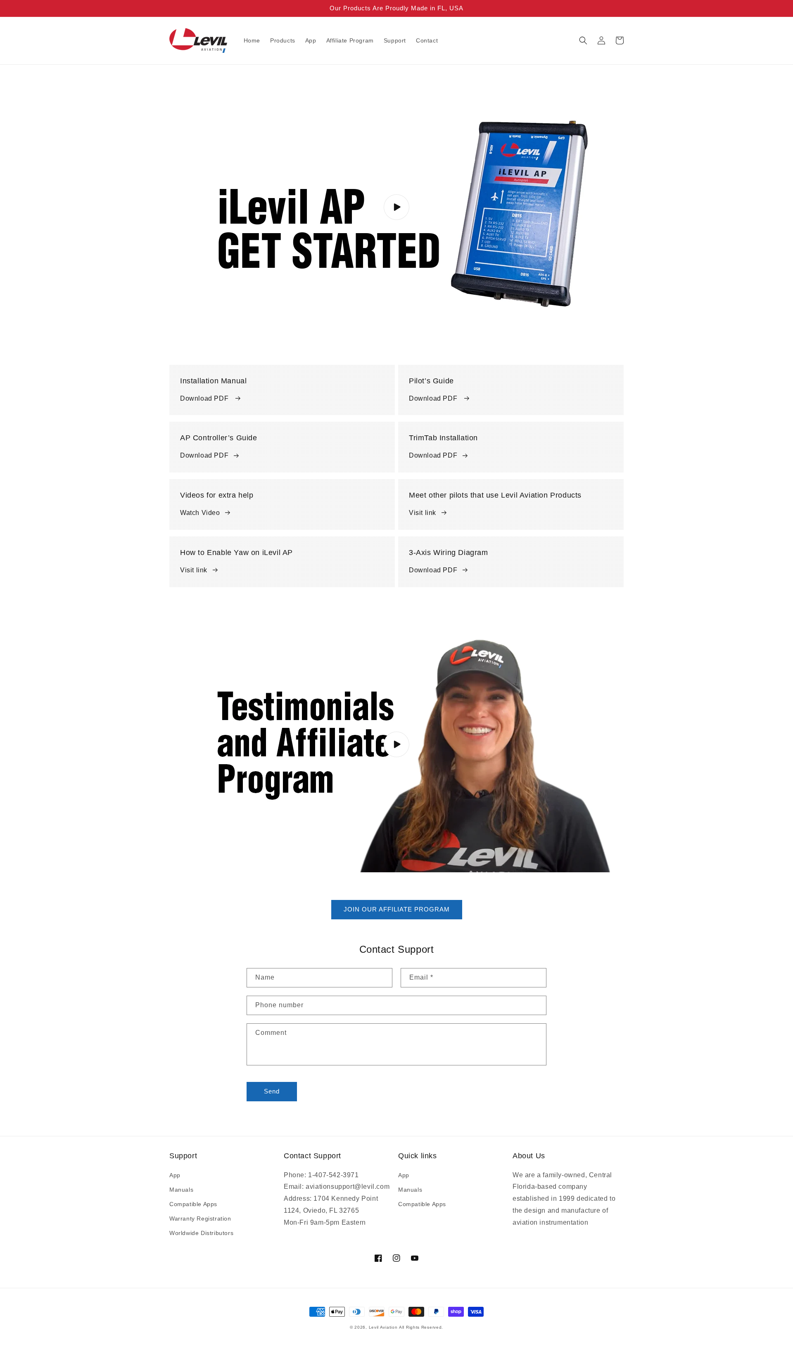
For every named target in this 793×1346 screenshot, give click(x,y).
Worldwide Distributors (201, 1233)
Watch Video (200, 512)
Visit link (422, 512)
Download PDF (205, 398)
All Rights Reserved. (421, 1327)
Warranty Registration (200, 1218)
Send (272, 1091)
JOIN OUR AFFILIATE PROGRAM (397, 909)
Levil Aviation (383, 1327)
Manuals (181, 1189)
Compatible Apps (193, 1204)
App (174, 1175)
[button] (583, 40)
